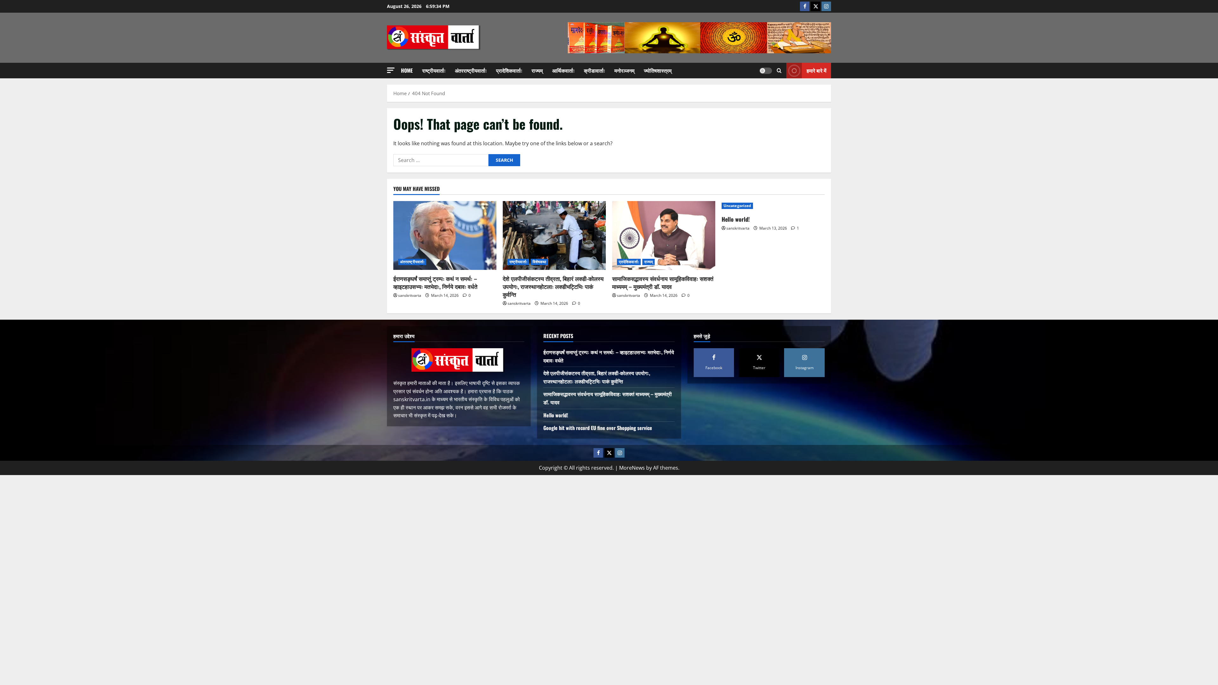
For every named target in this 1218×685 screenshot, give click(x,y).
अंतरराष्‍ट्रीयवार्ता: (471, 70)
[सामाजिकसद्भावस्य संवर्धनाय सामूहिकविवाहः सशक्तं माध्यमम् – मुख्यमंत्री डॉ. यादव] (663, 235)
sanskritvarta (409, 295)
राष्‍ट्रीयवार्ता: (433, 70)
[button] (391, 70)
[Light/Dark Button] (765, 71)
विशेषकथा (540, 261)
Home (407, 70)
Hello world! (736, 219)
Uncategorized (737, 205)
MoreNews (632, 467)
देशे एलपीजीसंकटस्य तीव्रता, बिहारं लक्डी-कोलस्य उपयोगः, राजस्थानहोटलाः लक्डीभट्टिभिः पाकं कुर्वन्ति (553, 286)
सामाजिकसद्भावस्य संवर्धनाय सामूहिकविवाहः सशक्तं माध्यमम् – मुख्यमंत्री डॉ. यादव (662, 282)
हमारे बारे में (816, 70)
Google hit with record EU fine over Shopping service (597, 428)
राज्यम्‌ (537, 70)
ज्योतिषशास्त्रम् (657, 70)
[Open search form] (779, 70)
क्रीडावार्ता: (594, 70)
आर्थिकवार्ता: (563, 70)
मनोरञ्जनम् (624, 70)
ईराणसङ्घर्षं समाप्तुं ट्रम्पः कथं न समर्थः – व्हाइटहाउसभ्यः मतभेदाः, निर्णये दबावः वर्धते (435, 282)
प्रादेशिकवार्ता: (509, 70)
